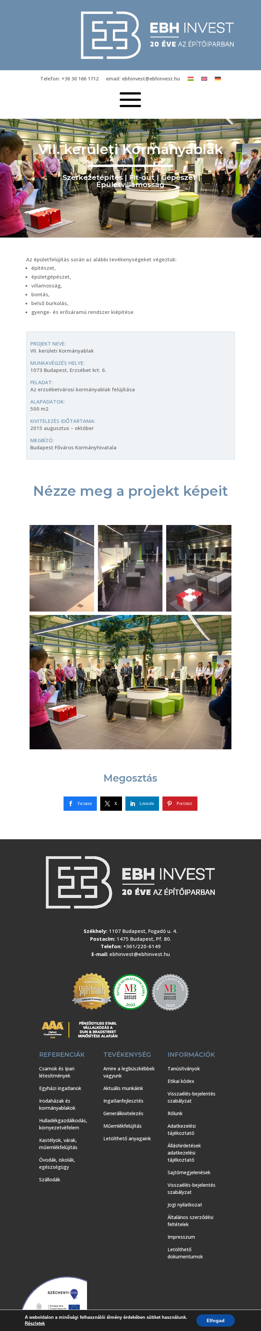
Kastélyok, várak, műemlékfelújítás (58, 1143)
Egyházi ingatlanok (60, 1088)
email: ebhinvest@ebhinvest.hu (143, 79)
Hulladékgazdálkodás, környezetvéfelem (63, 1124)
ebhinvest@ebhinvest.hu (139, 954)
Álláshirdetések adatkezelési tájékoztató (184, 1152)
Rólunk (175, 1113)
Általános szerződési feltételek (190, 1220)
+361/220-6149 (142, 946)
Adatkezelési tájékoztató (182, 1129)
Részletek (35, 1323)
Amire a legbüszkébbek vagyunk (129, 1072)
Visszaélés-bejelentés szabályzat (191, 1097)
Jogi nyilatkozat (185, 1204)
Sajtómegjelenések (189, 1172)
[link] (80, 803)
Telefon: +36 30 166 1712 (69, 79)
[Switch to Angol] (204, 80)
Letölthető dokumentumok (185, 1253)
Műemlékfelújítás (122, 1126)
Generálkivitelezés (123, 1113)
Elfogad (216, 1320)
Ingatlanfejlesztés (123, 1101)
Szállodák (49, 1179)
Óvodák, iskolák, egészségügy (57, 1163)
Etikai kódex (181, 1081)
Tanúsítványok (184, 1068)
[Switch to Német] (218, 80)
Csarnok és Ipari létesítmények (56, 1072)
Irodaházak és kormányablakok (57, 1104)
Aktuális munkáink (123, 1088)
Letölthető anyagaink (127, 1138)
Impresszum (181, 1237)
